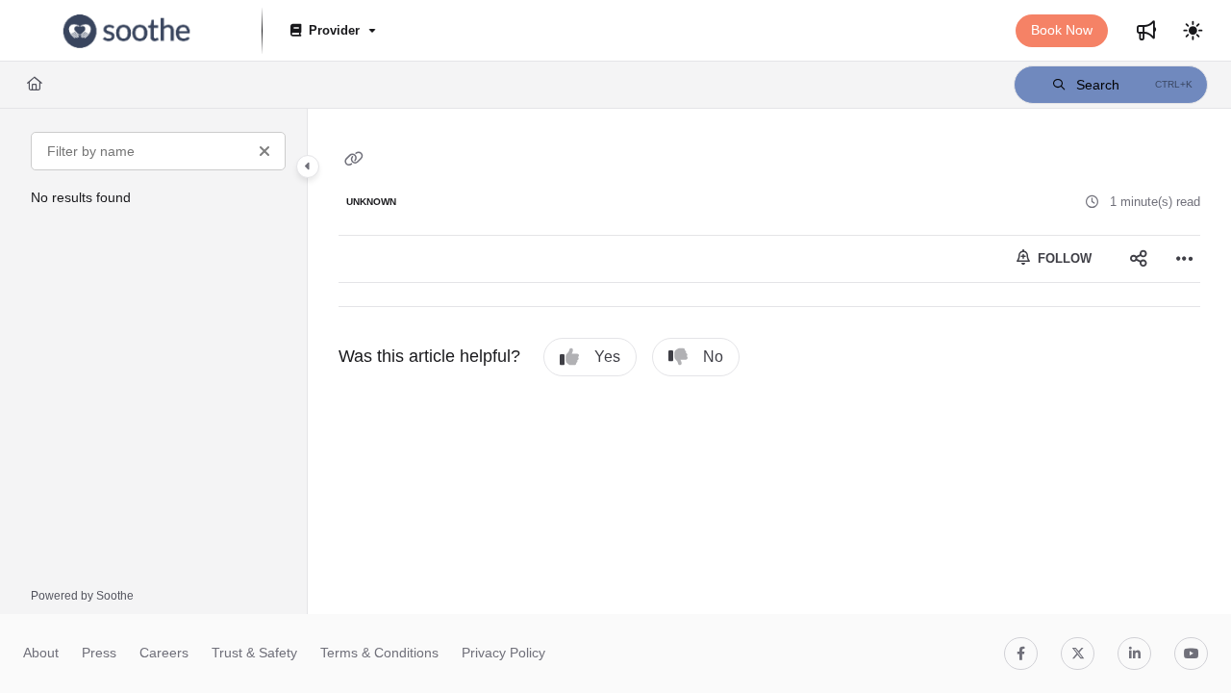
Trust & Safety (254, 652)
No (713, 356)
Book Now (1062, 30)
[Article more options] (1184, 259)
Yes (607, 356)
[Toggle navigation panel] (307, 166)
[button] (1111, 84)
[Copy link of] (354, 159)
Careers (163, 652)
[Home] (127, 31)
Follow (1063, 258)
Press (99, 652)
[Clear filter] (264, 151)
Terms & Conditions (379, 652)
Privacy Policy (503, 652)
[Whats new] (1146, 30)
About (41, 652)
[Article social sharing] (1138, 259)
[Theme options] (1192, 30)
